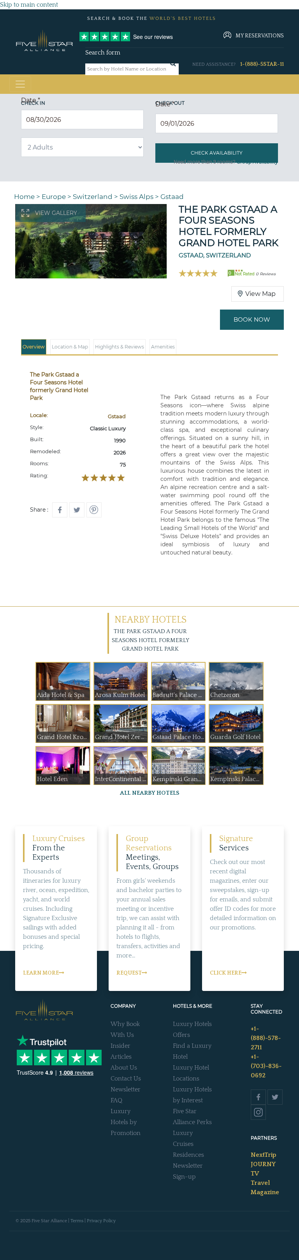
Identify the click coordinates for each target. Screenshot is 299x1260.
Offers (181, 1034)
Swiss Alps (136, 197)
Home (24, 197)
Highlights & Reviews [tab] (119, 347)
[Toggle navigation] (20, 84)
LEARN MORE (41, 973)
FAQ (116, 1100)
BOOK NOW (252, 319)
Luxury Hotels (192, 1024)
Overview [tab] (34, 347)
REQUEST (129, 973)
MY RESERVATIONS (260, 36)
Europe (54, 197)
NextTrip (263, 1154)
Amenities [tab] (163, 347)
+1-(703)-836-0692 (266, 1066)
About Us (124, 1067)
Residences (188, 1154)
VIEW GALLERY (56, 212)
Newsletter (126, 1089)
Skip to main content (29, 4)
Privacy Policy (101, 1220)
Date (30, 100)
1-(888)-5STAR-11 (262, 64)
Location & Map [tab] (70, 347)
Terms (76, 1220)
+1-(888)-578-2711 (266, 1038)
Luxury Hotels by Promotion (126, 1122)
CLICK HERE (225, 973)
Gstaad (172, 197)
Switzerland (93, 197)
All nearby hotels (149, 793)
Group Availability (257, 162)
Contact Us (126, 1078)
